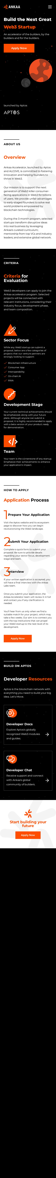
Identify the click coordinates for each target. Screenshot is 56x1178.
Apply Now (19, 48)
